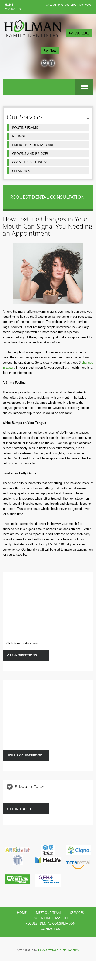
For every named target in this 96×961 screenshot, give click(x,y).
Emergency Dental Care (33, 145)
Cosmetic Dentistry (29, 162)
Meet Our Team (48, 912)
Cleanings (21, 171)
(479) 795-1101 (67, 4)
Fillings (19, 136)
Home (9, 4)
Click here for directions (22, 643)
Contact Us (13, 9)
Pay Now (85, 4)
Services (77, 912)
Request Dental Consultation (50, 923)
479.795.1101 (79, 33)
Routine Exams (25, 127)
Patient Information (50, 918)
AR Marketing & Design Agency (58, 950)
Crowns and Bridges (30, 153)
